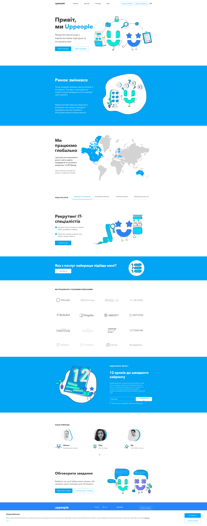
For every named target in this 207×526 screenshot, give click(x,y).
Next (155, 439)
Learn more (147, 518)
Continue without (192, 521)
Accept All (192, 515)
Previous (52, 439)
